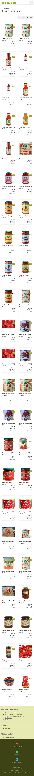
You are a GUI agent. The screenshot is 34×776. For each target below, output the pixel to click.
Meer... (6, 719)
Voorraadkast (6, 8)
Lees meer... (8, 728)
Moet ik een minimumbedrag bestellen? (15, 716)
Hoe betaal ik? (8, 718)
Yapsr (22, 769)
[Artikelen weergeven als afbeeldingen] (27, 17)
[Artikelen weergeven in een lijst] (31, 17)
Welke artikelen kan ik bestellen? (14, 714)
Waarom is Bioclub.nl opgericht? (13, 712)
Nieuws (6, 725)
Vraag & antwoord (10, 710)
